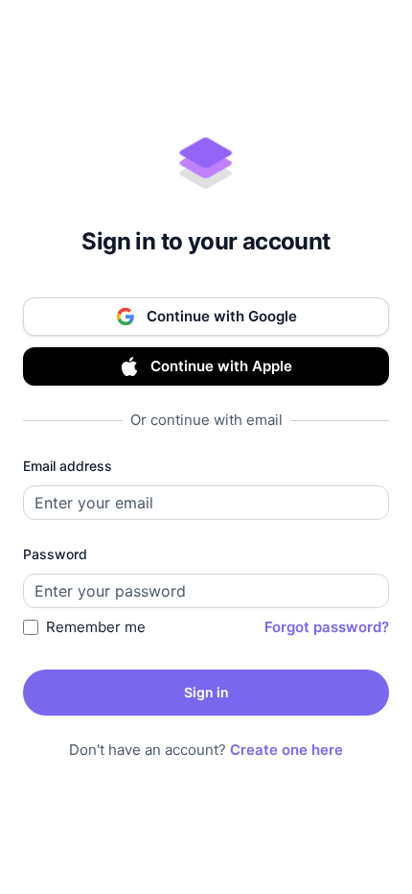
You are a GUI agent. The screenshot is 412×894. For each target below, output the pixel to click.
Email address (67, 466)
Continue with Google (222, 316)
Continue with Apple (221, 366)
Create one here (286, 750)
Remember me (96, 627)
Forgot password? (326, 627)
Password (55, 554)
